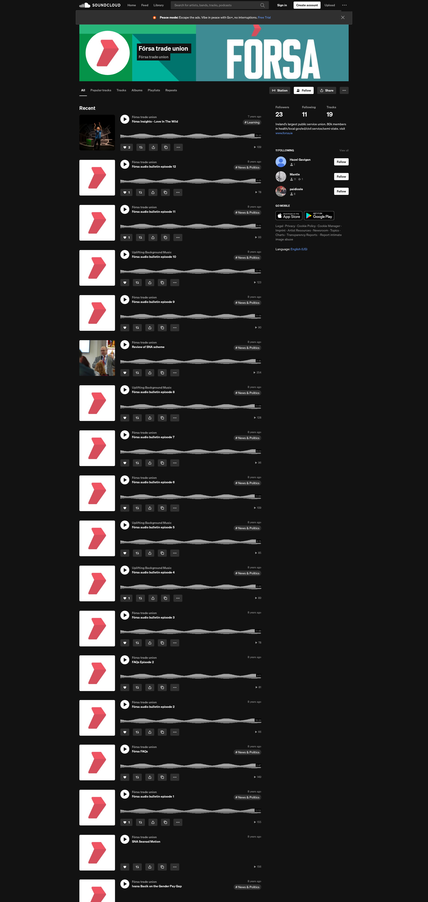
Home (132, 5)
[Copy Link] (165, 147)
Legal (279, 225)
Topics (334, 230)
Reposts (171, 90)
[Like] (124, 282)
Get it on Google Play (319, 215)
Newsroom (320, 230)
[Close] (342, 17)
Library (159, 5)
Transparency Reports (302, 234)
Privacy (290, 225)
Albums (137, 90)
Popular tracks (101, 90)
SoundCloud (99, 5)
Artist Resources (299, 230)
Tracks (121, 90)
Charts (280, 234)
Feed (144, 5)
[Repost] (140, 147)
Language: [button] (291, 249)
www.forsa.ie (284, 133)
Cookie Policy (306, 225)
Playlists (154, 90)
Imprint (281, 230)
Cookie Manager (329, 225)
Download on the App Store (289, 215)
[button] (344, 5)
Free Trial (264, 17)
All (83, 90)
